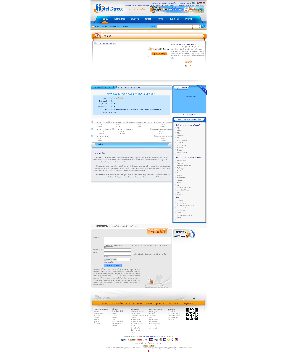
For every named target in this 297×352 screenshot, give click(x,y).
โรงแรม (100, 20)
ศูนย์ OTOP (174, 20)
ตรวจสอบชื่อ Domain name (139, 315)
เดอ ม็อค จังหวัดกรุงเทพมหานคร (183, 44)
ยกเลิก (118, 265)
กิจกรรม (148, 20)
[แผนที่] (159, 50)
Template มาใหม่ (136, 326)
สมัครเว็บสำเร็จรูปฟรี (174, 313)
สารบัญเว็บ (171, 319)
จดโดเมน (182, 5)
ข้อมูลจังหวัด (188, 303)
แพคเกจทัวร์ (194, 20)
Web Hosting (174, 5)
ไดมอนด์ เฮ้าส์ (124, 226)
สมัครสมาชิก (162, 3)
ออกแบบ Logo (135, 319)
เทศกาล (160, 20)
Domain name (135, 313)
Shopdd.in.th (172, 309)
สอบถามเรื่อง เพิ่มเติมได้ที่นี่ (189, 115)
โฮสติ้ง (197, 5)
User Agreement (117, 321)
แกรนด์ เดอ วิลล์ (114, 226)
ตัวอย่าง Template (136, 324)
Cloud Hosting (153, 311)
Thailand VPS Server (162, 5)
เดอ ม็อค (125, 26)
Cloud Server (153, 319)
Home (97, 26)
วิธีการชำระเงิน (135, 328)
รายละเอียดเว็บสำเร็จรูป (175, 315)
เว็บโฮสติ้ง (134, 317)
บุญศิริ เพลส (133, 226)
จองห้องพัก (182, 88)
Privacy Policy (116, 323)
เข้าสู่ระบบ (155, 3)
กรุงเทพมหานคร (114, 26)
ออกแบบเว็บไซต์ (136, 322)
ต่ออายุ (133, 332)
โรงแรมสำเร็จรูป (172, 3)
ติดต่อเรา (115, 313)
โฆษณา (114, 319)
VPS (150, 317)
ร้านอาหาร (135, 20)
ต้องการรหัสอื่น (108, 262)
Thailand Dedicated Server (145, 5)
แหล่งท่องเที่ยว (119, 20)
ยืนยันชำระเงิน (135, 330)
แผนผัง (114, 317)
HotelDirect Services (101, 309)
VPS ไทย (202, 5)
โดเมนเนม (152, 315)
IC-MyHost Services (156, 309)
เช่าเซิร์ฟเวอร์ (190, 5)
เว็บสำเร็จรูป (153, 328)
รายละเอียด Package (184, 3)
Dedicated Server (130, 5)
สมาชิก (114, 326)
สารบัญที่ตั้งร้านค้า (173, 317)
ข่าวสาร (114, 315)
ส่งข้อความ (109, 265)
